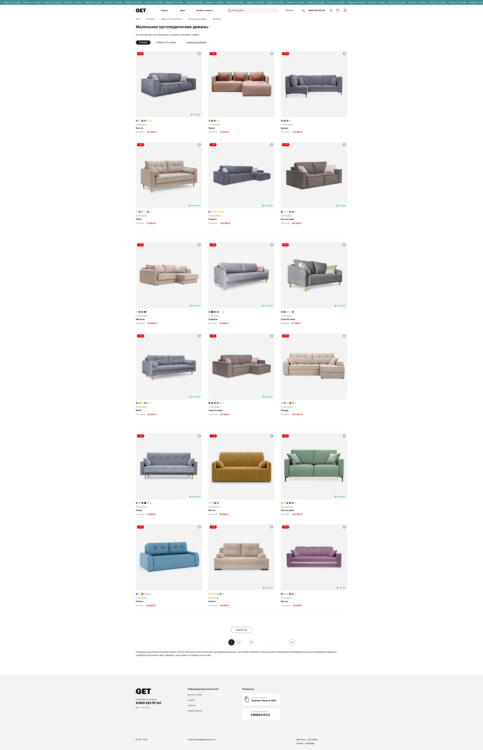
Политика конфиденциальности (201, 740)
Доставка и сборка (195, 695)
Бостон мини (287, 219)
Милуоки (140, 319)
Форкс (211, 128)
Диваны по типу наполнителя (172, 19)
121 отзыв (342, 205)
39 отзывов (196, 305)
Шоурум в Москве (195, 711)
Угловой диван (214, 125)
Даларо (284, 128)
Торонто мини (215, 410)
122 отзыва (269, 205)
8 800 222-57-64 (317, 10)
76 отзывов (196, 396)
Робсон (139, 601)
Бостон (139, 128)
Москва (290, 10)
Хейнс (139, 219)
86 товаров (166, 42)
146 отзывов (195, 205)
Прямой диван (141, 125)
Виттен (212, 510)
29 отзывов (269, 305)
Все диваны (151, 19)
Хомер (139, 510)
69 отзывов (196, 496)
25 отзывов (341, 305)
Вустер (284, 601)
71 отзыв (342, 588)
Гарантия (191, 700)
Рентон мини (287, 510)
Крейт (139, 410)
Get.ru (138, 19)
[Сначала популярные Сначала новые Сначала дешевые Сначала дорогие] (197, 42)
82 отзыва (269, 396)
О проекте (192, 705)
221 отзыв (196, 114)
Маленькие (217, 19)
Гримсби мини (288, 319)
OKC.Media (312, 740)
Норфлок (213, 319)
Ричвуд (284, 410)
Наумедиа (310, 743)
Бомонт (212, 601)
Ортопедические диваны (198, 19)
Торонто (212, 219)
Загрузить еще (241, 630)
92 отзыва (269, 588)
